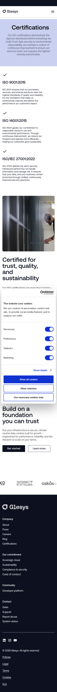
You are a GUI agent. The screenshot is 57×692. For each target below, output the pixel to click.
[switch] (49, 338)
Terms (5, 670)
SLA (4, 684)
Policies (6, 657)
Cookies (6, 677)
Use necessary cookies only (28, 397)
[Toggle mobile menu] (53, 11)
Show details (40, 370)
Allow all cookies (29, 379)
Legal (5, 663)
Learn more (39, 448)
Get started (13, 448)
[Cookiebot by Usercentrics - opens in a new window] (41, 293)
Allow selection (28, 388)
